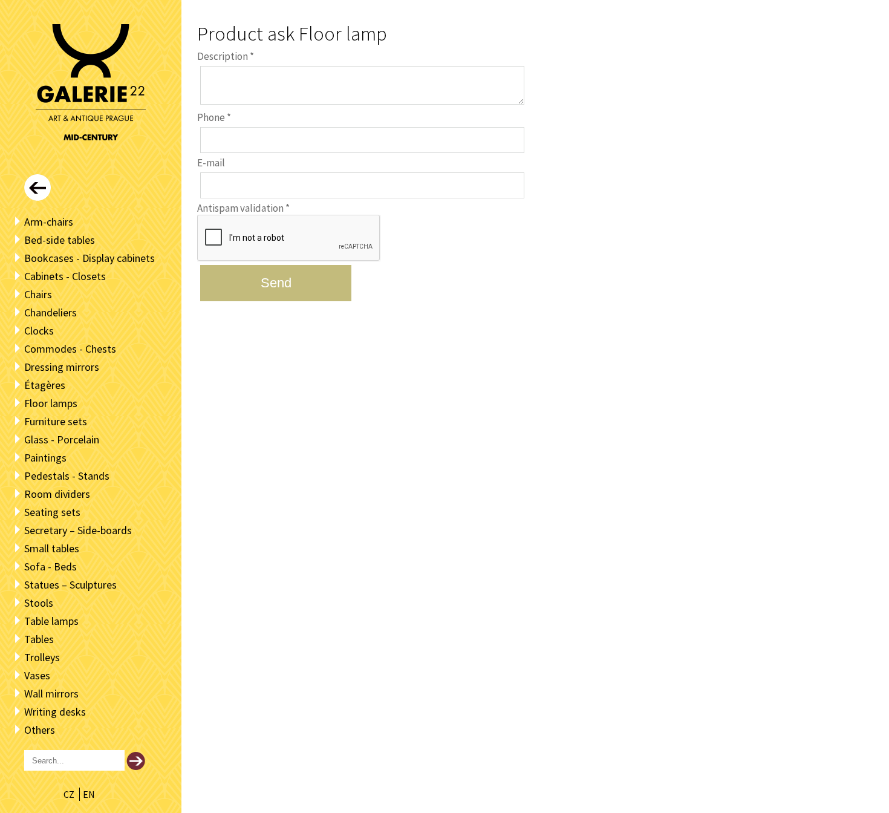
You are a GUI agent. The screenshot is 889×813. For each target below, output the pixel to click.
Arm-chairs (48, 222)
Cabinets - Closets (65, 276)
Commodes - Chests (70, 349)
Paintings (45, 458)
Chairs (38, 294)
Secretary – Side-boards (78, 530)
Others (39, 730)
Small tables (51, 548)
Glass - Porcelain (61, 439)
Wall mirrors (51, 693)
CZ (69, 794)
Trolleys (42, 657)
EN (89, 794)
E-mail (211, 162)
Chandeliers (50, 312)
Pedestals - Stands (66, 476)
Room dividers (57, 494)
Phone (214, 117)
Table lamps (51, 621)
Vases (37, 675)
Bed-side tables (59, 240)
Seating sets (52, 512)
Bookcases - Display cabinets (89, 258)
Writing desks (55, 712)
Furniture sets (55, 421)
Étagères (44, 385)
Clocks (39, 331)
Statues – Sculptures (70, 585)
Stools (38, 603)
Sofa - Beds (50, 566)
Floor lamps (50, 403)
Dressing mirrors (61, 367)
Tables (39, 639)
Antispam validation (243, 208)
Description (225, 56)
